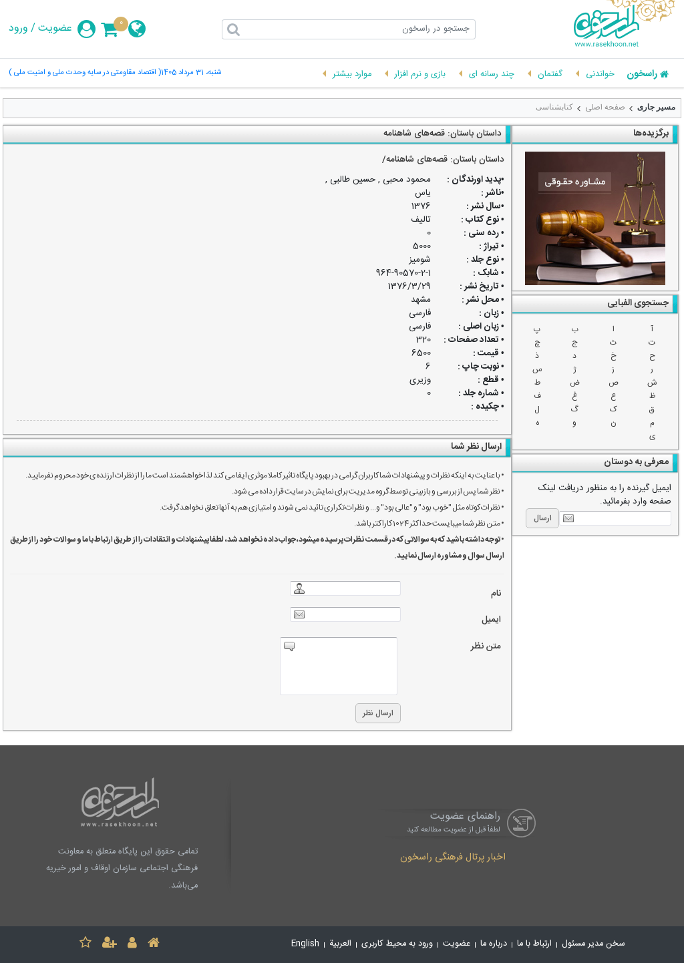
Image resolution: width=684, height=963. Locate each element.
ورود (18, 29)
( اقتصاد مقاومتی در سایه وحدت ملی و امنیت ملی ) (85, 73)
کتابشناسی (554, 107)
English (305, 944)
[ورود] (132, 944)
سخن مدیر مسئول (593, 944)
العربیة (340, 944)
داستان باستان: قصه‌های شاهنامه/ (443, 159)
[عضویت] (109, 944)
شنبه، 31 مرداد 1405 (191, 73)
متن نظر (486, 647)
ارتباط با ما (534, 944)
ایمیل (491, 620)
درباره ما (493, 944)
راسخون (642, 74)
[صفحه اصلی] (153, 944)
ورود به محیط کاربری (397, 944)
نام (496, 594)
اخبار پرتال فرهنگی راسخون (453, 858)
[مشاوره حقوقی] (595, 218)
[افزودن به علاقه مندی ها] (85, 944)
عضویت (55, 29)
